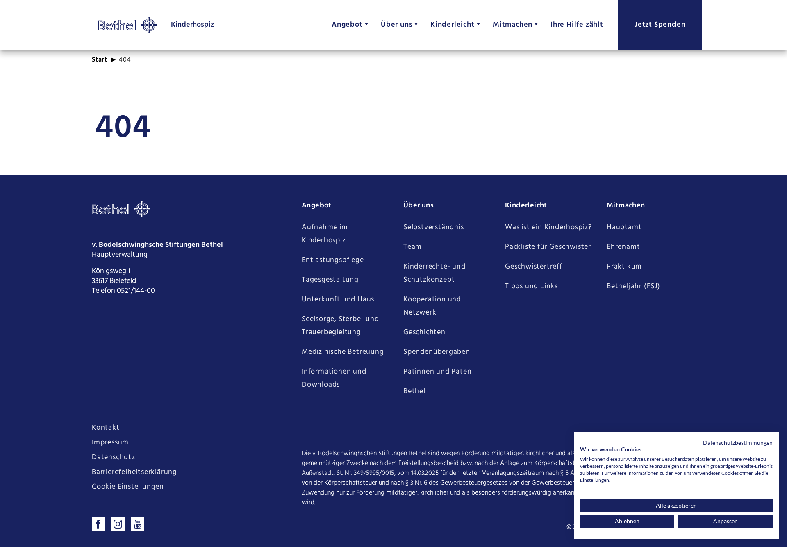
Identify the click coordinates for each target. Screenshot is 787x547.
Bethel (414, 391)
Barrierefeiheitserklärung (134, 472)
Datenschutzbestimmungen (738, 442)
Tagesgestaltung (330, 280)
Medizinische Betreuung (343, 352)
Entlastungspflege (333, 260)
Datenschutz (113, 458)
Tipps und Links (531, 286)
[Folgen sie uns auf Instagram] (118, 524)
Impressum (110, 443)
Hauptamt (624, 227)
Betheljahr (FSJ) (633, 286)
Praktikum (624, 267)
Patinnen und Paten (437, 372)
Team (412, 247)
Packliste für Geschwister (548, 247)
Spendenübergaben (436, 352)
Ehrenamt (623, 247)
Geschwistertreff (533, 267)
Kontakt (106, 428)
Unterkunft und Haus (338, 299)
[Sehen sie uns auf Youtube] (137, 524)
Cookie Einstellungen (128, 487)
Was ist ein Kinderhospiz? (548, 227)
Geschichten (424, 332)
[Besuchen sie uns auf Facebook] (98, 524)
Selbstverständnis (433, 227)
